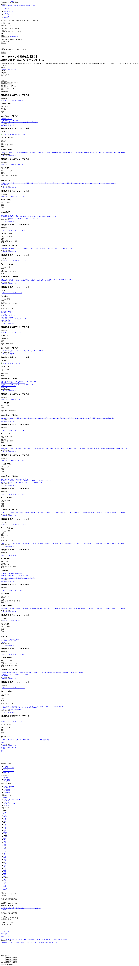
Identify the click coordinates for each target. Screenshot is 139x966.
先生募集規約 (6, 790)
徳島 (4, 871)
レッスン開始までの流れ (9, 789)
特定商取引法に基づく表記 (10, 803)
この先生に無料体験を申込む (8, 125)
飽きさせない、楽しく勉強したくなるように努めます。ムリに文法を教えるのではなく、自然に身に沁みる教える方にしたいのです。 (38, 248)
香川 (4, 873)
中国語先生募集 (5, 8)
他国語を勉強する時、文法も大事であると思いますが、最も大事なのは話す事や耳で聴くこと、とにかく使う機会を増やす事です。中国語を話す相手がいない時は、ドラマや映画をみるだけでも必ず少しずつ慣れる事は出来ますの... (64, 608)
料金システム (6, 769)
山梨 (4, 854)
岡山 (4, 867)
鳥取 (4, 863)
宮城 (4, 842)
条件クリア (3, 35)
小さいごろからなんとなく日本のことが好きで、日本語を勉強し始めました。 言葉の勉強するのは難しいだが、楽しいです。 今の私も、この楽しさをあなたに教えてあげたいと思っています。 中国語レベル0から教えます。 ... (21, 384)
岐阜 (4, 857)
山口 (4, 870)
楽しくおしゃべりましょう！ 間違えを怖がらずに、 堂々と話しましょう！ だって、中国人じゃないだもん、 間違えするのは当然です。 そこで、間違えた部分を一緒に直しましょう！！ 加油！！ (13, 316)
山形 (4, 844)
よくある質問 (6, 16)
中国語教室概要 (19, 908)
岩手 (4, 839)
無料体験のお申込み (13, 5)
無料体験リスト (5, 4)
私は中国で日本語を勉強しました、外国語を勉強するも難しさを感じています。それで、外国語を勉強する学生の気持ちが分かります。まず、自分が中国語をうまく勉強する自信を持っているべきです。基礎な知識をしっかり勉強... (64, 152)
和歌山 (5, 832)
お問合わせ (6, 805)
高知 (4, 876)
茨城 (4, 818)
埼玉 (4, 813)
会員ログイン (4, 5)
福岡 (4, 879)
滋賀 (4, 829)
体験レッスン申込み (8, 771)
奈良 (4, 830)
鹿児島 (5, 888)
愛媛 (4, 874)
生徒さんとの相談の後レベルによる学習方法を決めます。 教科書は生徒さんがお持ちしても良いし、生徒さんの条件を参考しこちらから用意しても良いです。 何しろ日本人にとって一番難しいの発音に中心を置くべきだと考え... (27, 480)
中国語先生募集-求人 (8, 786)
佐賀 (4, 880)
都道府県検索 (4, 69)
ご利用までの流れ (8, 11)
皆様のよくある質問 (8, 768)
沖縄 (4, 889)
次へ (2, 762)
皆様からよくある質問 (51, 939)
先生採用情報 (6, 787)
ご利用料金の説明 (31, 939)
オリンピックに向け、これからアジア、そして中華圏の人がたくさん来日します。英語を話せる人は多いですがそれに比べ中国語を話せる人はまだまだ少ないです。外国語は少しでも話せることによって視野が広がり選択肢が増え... (64, 543)
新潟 (4, 848)
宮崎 (4, 886)
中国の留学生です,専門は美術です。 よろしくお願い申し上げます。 (10, 641)
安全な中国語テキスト (9, 781)
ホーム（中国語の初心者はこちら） (10, 939)
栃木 (4, 819)
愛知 (4, 860)
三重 (4, 827)
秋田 (4, 841)
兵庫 (4, 825)
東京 (4, 812)
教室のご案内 (22, 5)
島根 (4, 865)
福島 (4, 845)
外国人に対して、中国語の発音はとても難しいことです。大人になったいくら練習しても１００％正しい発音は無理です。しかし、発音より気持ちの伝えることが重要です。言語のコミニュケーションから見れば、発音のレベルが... (64, 512)
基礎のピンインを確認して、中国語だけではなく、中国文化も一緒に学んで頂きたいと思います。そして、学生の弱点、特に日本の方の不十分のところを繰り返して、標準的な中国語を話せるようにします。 (57, 418)
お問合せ (5, 17)
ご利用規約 (6, 802)
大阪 (4, 824)
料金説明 (5, 13)
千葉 (4, 815)
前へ (2, 750)
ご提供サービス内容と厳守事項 (11, 799)
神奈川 (5, 816)
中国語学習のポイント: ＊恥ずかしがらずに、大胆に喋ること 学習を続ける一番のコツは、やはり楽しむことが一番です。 (19, 120)
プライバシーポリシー (9, 800)
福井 (4, 853)
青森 (4, 838)
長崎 (4, 882)
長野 (4, 856)
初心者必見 (6, 777)
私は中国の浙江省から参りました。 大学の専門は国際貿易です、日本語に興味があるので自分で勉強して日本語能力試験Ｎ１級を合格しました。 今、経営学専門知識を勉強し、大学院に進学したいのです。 (29, 217)
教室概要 (5, 797)
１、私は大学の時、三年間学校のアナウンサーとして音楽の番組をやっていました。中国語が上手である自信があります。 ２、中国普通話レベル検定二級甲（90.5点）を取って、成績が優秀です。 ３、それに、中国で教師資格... (32, 708)
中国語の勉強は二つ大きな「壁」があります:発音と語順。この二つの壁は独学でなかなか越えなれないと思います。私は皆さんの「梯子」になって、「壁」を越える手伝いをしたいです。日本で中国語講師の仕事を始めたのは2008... (64, 448)
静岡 (4, 859)
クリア (2, 89)
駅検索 (16, 36)
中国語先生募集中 (30, 5)
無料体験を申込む (5, 23)
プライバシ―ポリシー (31, 942)
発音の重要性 (6, 779)
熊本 (4, 883)
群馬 (4, 821)
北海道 (5, 836)
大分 (4, 885)
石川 (4, 851)
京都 (4, 833)
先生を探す (6, 14)
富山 (4, 850)
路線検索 (12, 36)
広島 (4, 868)
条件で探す (3, 71)
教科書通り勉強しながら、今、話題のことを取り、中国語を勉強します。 (23, 350)
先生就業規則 (6, 792)
